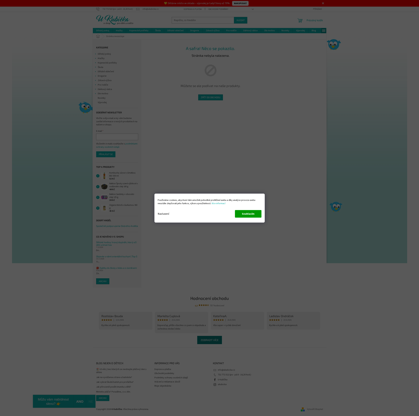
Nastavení (163, 214)
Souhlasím (248, 214)
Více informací (218, 203)
